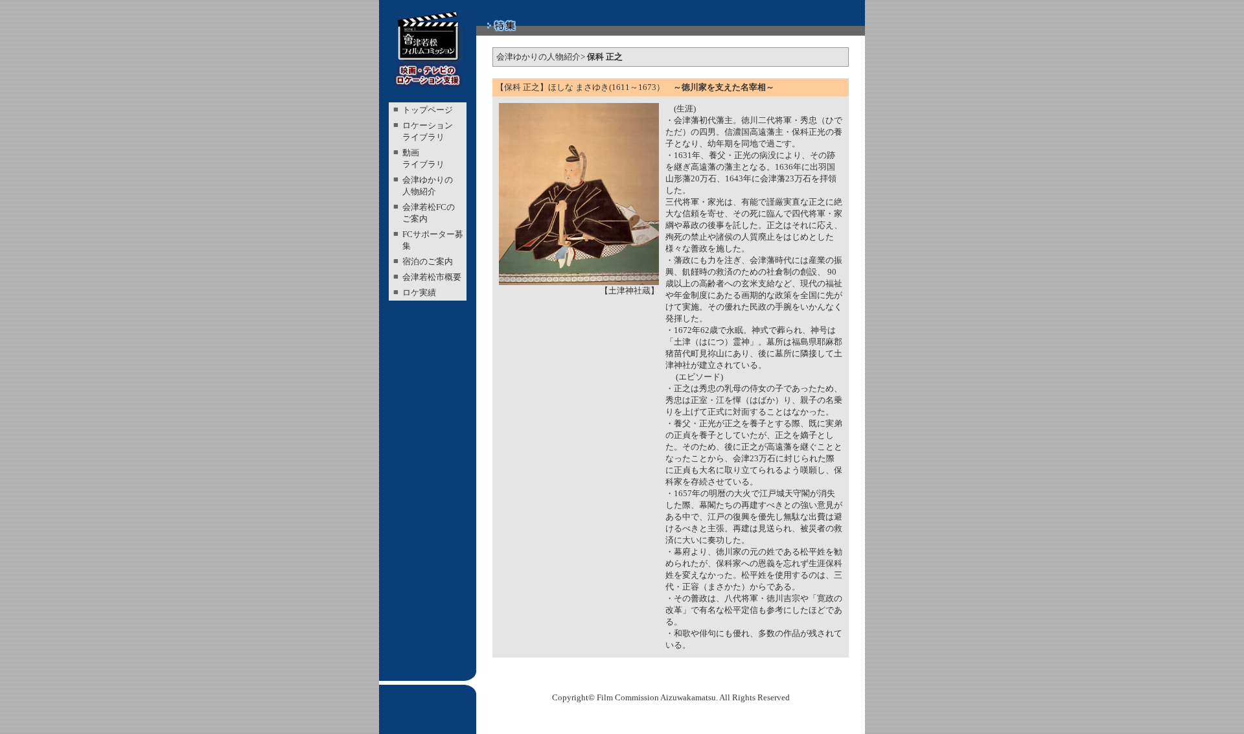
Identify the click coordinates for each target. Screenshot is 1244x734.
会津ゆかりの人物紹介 (538, 57)
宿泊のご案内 (427, 261)
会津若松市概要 (431, 277)
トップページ (427, 110)
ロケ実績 (419, 292)
